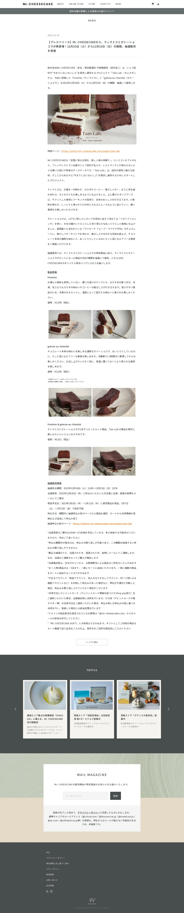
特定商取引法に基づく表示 (57, 863)
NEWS (118, 4)
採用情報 (50, 874)
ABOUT (60, 4)
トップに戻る (92, 642)
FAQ (47, 852)
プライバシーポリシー (88, 812)
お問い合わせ (52, 880)
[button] (15, 709)
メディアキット (52, 869)
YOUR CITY (105, 4)
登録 (115, 795)
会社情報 (50, 885)
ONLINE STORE (76, 4)
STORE (92, 4)
